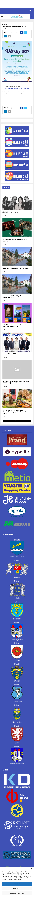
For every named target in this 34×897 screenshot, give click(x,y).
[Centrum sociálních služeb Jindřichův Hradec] (17, 256)
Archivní (4, 24)
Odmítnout (17, 888)
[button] (31, 869)
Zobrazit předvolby (17, 893)
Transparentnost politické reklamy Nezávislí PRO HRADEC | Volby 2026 (15, 382)
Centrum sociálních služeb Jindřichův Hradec (15, 268)
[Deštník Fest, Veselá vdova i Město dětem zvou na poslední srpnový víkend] (17, 313)
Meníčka (31, 10)
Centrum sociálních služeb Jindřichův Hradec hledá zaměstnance (15, 297)
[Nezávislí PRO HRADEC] (17, 342)
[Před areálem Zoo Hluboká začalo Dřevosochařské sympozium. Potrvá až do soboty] (17, 398)
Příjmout (17, 884)
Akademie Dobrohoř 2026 (10, 212)
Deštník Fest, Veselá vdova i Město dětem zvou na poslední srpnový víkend (16, 326)
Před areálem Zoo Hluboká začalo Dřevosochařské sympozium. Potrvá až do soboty (15, 412)
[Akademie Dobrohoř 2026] (17, 200)
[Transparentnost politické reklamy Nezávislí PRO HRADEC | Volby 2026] (17, 369)
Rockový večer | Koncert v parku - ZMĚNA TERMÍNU (14, 240)
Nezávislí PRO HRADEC (9, 354)
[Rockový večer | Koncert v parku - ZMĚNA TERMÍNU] (17, 227)
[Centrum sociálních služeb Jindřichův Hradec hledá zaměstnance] (17, 284)
